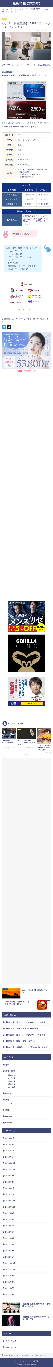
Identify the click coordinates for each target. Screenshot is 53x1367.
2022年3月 (10, 1244)
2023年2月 (10, 1188)
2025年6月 (10, 1144)
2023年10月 (10, 1169)
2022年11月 (10, 1207)
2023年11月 (10, 1163)
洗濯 (7, 1110)
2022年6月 (10, 1226)
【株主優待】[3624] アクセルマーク (20, 1041)
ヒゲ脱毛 (12, 1078)
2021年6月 (10, 1294)
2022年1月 (10, 1257)
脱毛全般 (12, 1075)
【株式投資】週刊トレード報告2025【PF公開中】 (26, 1035)
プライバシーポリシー (21, 1361)
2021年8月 (10, 1282)
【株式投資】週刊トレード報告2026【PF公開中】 (26, 1022)
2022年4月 (10, 1238)
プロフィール (10, 1347)
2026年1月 (10, 1138)
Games (8, 1123)
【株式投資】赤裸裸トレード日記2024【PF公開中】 (27, 1047)
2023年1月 (10, 1194)
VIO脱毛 (11, 1087)
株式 (4, 19)
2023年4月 (10, 1176)
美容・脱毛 (10, 1071)
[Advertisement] (26, 490)
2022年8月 (10, 1219)
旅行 (7, 1100)
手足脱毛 (12, 1084)
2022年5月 (10, 1232)
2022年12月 (10, 1201)
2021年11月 (10, 1263)
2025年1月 (10, 1151)
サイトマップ (10, 1341)
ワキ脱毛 (12, 1081)
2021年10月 (10, 1269)
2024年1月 (10, 1157)
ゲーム (8, 1093)
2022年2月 (10, 1251)
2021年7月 (10, 1288)
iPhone (8, 1116)
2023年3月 (10, 1182)
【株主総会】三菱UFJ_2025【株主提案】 (22, 1028)
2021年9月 (10, 1276)
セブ (10, 1104)
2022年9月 (10, 1213)
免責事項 (35, 1361)
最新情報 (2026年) (26, 3)
